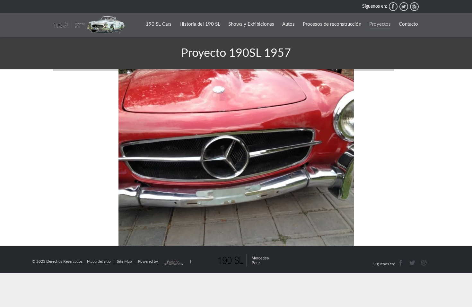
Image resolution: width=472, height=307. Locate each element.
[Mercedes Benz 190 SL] (89, 25)
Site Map (124, 261)
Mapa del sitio (99, 261)
